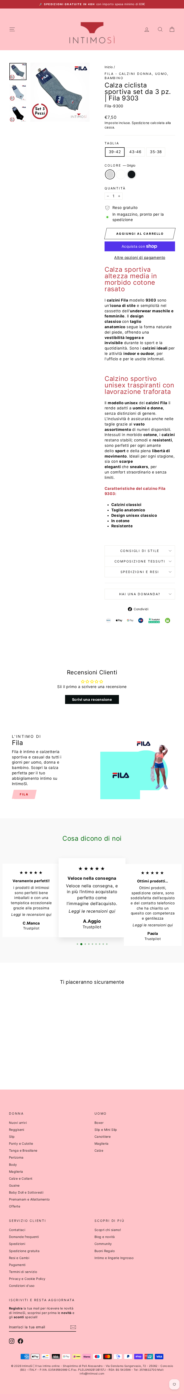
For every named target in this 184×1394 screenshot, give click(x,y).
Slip (12, 1136)
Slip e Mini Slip (105, 1129)
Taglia (112, 143)
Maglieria (16, 1171)
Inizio (109, 67)
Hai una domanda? (139, 594)
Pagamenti (17, 1265)
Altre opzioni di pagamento (139, 257)
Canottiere (102, 1136)
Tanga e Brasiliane (23, 1150)
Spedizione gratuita (24, 1251)
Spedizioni (17, 1244)
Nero (131, 174)
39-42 (115, 152)
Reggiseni (16, 1129)
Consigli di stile (140, 551)
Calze (98, 1150)
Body (13, 1164)
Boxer (98, 1123)
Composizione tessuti (139, 561)
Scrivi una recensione (92, 699)
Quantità (115, 188)
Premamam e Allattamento (29, 1199)
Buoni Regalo (104, 1251)
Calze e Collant (20, 1178)
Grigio (109, 174)
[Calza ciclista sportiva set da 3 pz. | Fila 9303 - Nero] (34, 1063)
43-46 (135, 152)
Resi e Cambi (19, 1258)
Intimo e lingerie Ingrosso (114, 1258)
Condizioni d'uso (22, 1286)
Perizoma (16, 1157)
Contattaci (17, 1230)
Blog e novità (104, 1237)
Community (103, 1244)
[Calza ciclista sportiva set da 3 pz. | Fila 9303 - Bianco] (28, 1063)
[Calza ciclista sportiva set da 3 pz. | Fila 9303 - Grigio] (22, 1063)
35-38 (156, 152)
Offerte (14, 1206)
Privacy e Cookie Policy (27, 1279)
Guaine (14, 1185)
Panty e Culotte (21, 1143)
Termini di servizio (23, 1272)
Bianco (120, 174)
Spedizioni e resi (139, 572)
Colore (120, 165)
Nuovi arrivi (18, 1123)
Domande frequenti (24, 1237)
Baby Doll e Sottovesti (26, 1192)
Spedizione (140, 123)
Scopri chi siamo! (107, 1230)
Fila (24, 794)
